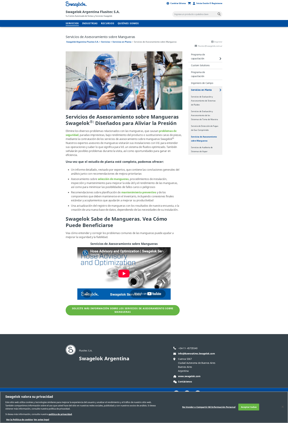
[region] (144, 407)
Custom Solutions (200, 65)
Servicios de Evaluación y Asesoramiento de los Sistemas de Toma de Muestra (204, 115)
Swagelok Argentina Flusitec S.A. (93, 12)
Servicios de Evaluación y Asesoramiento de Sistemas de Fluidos (203, 100)
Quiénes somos (128, 23)
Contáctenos (185, 381)
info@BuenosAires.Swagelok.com (196, 353)
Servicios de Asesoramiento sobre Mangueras (204, 138)
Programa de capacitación (198, 56)
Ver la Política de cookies (19, 419)
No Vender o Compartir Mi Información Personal (209, 406)
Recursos (107, 23)
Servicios (72, 23)
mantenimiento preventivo (138, 192)
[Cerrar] (282, 406)
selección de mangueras (113, 179)
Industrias (90, 23)
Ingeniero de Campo (202, 83)
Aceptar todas (248, 406)
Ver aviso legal (41, 419)
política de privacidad (60, 414)
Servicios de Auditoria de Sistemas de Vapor (202, 149)
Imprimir (218, 41)
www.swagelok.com (189, 376)
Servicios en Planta (121, 41)
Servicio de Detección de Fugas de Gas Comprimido (204, 128)
